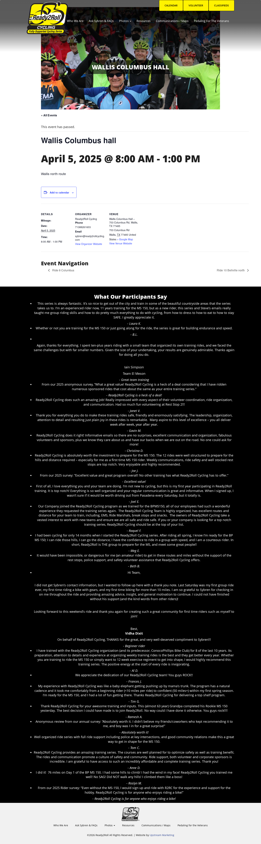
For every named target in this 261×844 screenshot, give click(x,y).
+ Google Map (125, 239)
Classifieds (221, 5)
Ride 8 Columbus (62, 270)
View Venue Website (120, 243)
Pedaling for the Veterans (211, 21)
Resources (144, 21)
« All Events (49, 115)
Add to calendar (59, 192)
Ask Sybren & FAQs (101, 21)
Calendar (171, 5)
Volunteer (196, 5)
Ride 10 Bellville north (231, 270)
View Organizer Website (88, 244)
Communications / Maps (172, 21)
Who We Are (75, 21)
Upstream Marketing (162, 835)
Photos (124, 21)
